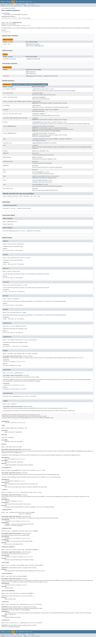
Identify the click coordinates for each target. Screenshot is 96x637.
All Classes (31, 4)
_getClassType (36, 101)
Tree (17, 1)
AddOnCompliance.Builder (33, 44)
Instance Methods (28, 84)
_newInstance (35, 126)
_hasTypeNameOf (36, 122)
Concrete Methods (41, 84)
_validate (35, 145)
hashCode (34, 169)
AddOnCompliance (30, 71)
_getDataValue (36, 105)
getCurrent (35, 153)
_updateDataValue (37, 143)
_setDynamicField (37, 138)
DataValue (6, 109)
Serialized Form (6, 31)
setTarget (35, 184)
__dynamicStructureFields (33, 58)
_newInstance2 (36, 133)
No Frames (23, 4)
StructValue (12, 58)
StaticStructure (6, 18)
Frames (18, 4)
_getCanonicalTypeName (38, 97)
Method (20, 6)
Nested (7, 6)
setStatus (35, 180)
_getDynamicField (37, 109)
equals (34, 150)
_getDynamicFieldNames (38, 113)
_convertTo (35, 89)
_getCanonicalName (37, 93)
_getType (34, 118)
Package (8, 1)
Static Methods (16, 84)
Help (31, 1)
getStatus (35, 161)
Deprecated (22, 1)
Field (11, 6)
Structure (14, 18)
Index (27, 1)
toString (34, 188)
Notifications (7, 157)
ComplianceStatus (8, 161)
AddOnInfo (6, 153)
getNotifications (37, 157)
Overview (2, 1)
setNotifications (37, 176)
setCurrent (35, 172)
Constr (15, 6)
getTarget (35, 165)
